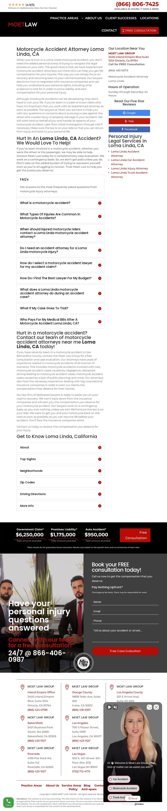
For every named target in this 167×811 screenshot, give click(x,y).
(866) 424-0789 (37, 709)
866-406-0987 (37, 656)
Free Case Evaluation (125, 651)
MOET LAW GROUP (121, 53)
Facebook (131, 129)
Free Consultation (136, 535)
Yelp (131, 121)
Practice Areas (64, 18)
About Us (93, 18)
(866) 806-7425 (137, 4)
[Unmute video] (109, 707)
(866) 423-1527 (37, 740)
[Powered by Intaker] (139, 804)
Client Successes (121, 18)
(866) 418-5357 (81, 709)
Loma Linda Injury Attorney (129, 168)
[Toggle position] (149, 707)
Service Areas (71, 785)
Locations (149, 18)
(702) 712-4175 (81, 771)
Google (131, 112)
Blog (87, 785)
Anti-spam (89, 789)
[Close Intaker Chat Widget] (156, 707)
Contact (109, 30)
